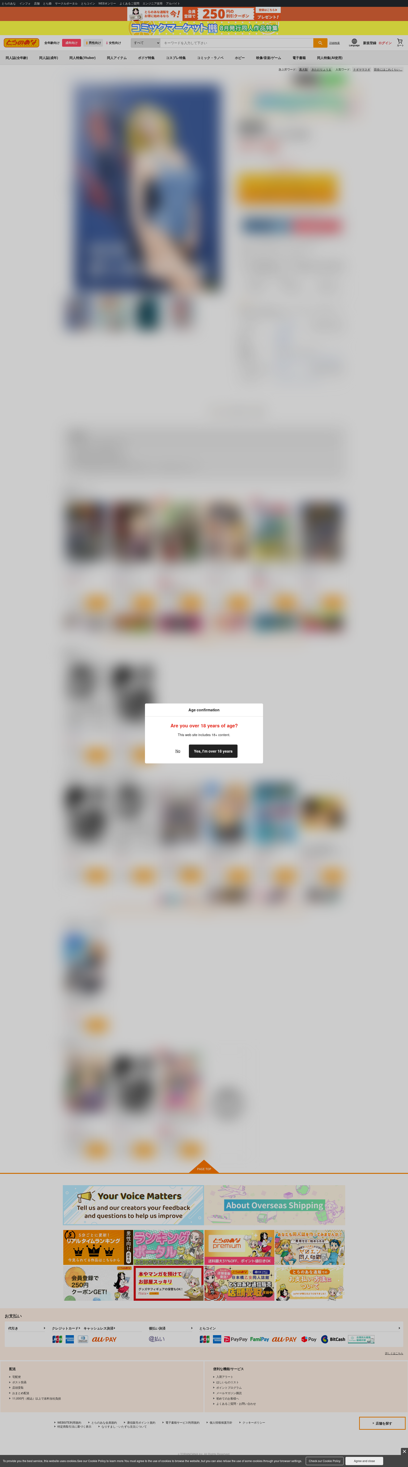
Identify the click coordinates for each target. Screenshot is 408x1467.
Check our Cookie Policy (324, 1461)
